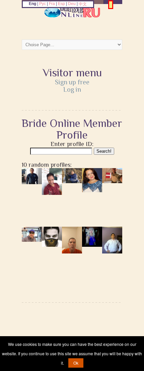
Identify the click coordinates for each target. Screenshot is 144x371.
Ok (75, 363)
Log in (72, 89)
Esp (61, 3)
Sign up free (72, 82)
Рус (42, 3)
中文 (83, 4)
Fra (52, 3)
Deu (72, 3)
